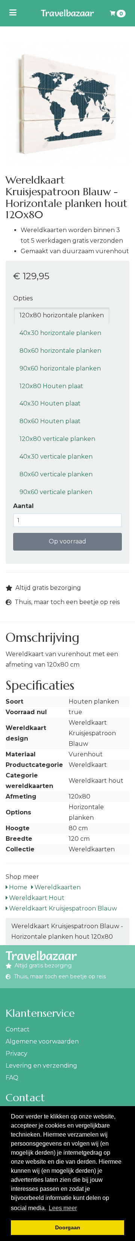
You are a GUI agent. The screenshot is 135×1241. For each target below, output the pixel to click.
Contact (18, 1029)
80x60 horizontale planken (60, 350)
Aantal (23, 506)
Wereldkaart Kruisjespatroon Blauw (62, 908)
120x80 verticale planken (57, 438)
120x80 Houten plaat (51, 386)
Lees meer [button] (63, 1208)
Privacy (16, 1053)
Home (17, 887)
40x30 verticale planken (56, 456)
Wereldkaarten (57, 887)
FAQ (12, 1077)
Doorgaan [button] (67, 1227)
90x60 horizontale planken (60, 368)
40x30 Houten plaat (50, 403)
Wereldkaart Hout (36, 897)
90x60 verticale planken (56, 492)
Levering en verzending (41, 1065)
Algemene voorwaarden (42, 1041)
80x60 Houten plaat (50, 421)
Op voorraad (67, 541)
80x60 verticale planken (56, 474)
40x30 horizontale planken (60, 333)
